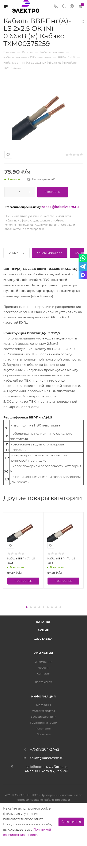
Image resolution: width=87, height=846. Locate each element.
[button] (26, 607)
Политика (44, 734)
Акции (44, 630)
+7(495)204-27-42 (44, 749)
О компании (43, 661)
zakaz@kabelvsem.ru (60, 207)
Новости (44, 667)
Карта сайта (43, 682)
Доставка (43, 638)
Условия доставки (43, 716)
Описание (16, 252)
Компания (43, 653)
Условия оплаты (43, 710)
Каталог (43, 621)
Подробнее (23, 580)
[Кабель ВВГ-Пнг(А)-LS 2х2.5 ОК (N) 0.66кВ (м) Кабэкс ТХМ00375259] (43, 111)
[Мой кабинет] (72, 7)
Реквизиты (43, 728)
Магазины (43, 705)
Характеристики (49, 252)
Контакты (43, 673)
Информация (43, 696)
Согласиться (71, 822)
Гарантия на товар (43, 722)
